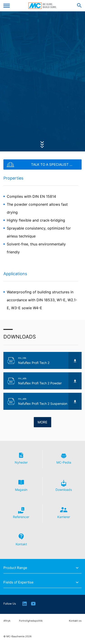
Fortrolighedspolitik (31, 621)
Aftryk (6, 621)
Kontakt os (75, 621)
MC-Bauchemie (42, 5)
